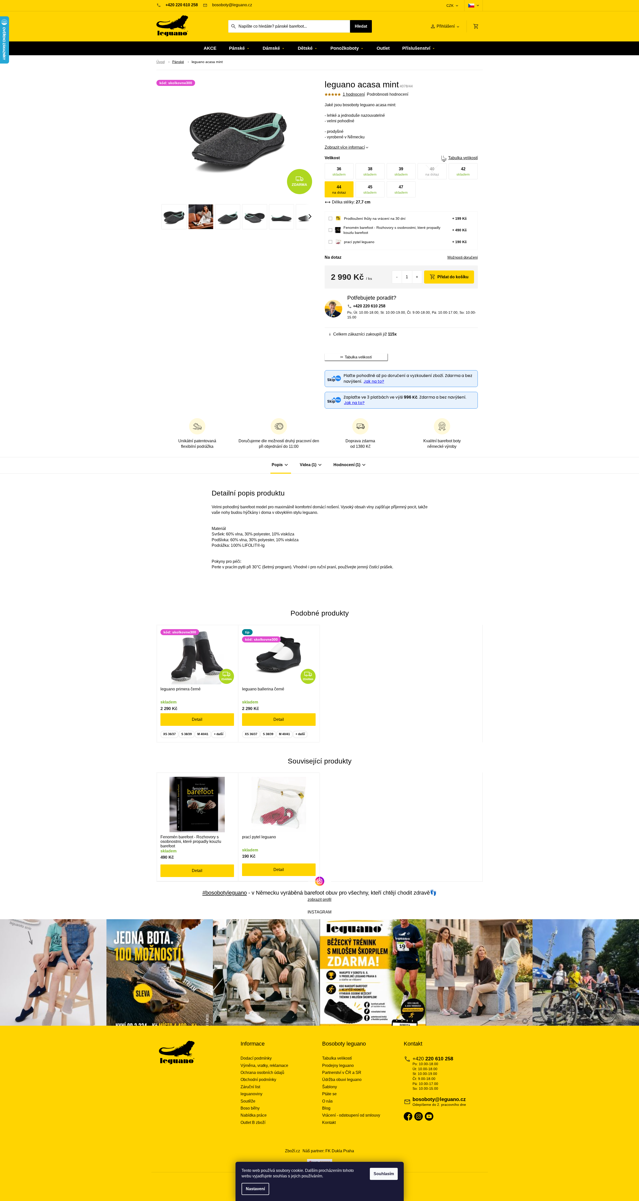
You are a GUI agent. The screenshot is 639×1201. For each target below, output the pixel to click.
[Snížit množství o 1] (397, 277)
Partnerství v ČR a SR (341, 1072)
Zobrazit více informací (345, 147)
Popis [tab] (277, 465)
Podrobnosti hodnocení (387, 94)
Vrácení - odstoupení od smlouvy (351, 1115)
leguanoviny (251, 1094)
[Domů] (160, 62)
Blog (326, 1108)
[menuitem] (210, 48)
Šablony (329, 1087)
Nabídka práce (254, 1115)
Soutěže (248, 1101)
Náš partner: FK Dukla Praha (328, 1151)
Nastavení (255, 1189)
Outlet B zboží (253, 1122)
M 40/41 (202, 734)
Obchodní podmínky (258, 1079)
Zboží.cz (292, 1151)
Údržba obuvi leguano (342, 1079)
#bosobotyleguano (224, 893)
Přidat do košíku (453, 277)
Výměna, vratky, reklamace (264, 1065)
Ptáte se (329, 1094)
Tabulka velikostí (463, 158)
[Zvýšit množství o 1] (417, 277)
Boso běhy (250, 1108)
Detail (197, 719)
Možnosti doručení (462, 257)
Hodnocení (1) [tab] (346, 465)
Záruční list (250, 1087)
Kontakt (329, 1122)
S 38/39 (186, 734)
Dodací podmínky (256, 1058)
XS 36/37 (169, 734)
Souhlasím (384, 1174)
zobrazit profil (319, 899)
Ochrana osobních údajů (262, 1072)
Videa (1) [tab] (308, 465)
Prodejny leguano (338, 1065)
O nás (327, 1101)
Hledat (361, 26)
